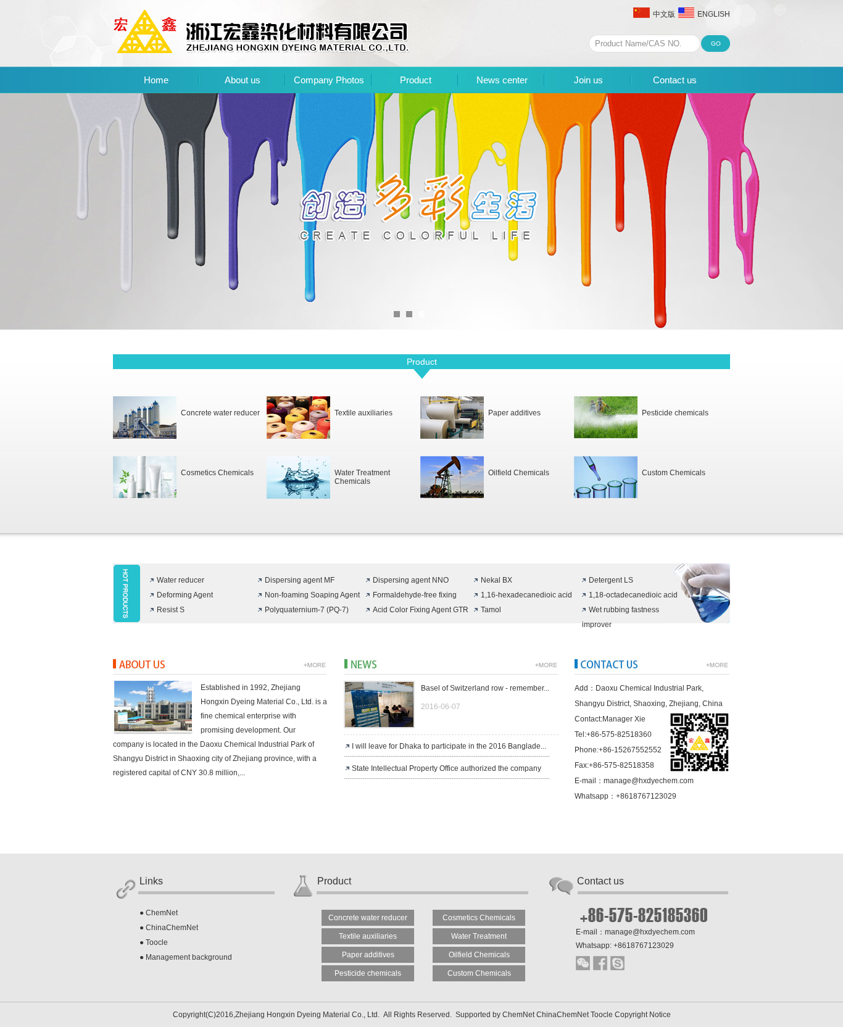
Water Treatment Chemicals (362, 477)
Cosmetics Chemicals (217, 472)
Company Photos (329, 80)
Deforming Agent (185, 595)
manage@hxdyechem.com (649, 780)
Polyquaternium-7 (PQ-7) (307, 609)
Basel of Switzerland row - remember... (485, 688)
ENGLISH (713, 14)
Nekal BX (496, 580)
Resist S (171, 609)
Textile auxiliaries (363, 413)
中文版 (664, 14)
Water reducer (180, 580)
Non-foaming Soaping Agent (312, 595)
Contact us (675, 80)
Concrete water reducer (220, 413)
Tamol (491, 609)
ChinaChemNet (172, 927)
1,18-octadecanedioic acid (633, 595)
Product (415, 80)
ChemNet (162, 912)
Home (156, 80)
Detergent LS (611, 580)
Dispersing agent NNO (411, 580)
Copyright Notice (643, 1014)
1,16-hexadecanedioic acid (526, 595)
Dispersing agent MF (299, 580)
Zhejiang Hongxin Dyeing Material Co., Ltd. (308, 1014)
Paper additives (514, 413)
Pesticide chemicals (675, 413)
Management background (189, 957)
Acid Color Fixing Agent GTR (420, 609)
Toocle (157, 942)
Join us (588, 80)
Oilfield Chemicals (518, 472)
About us (242, 80)
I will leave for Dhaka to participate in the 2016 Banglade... (449, 746)
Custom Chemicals (673, 472)
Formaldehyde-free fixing (415, 595)
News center (502, 80)
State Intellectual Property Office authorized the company (446, 768)
